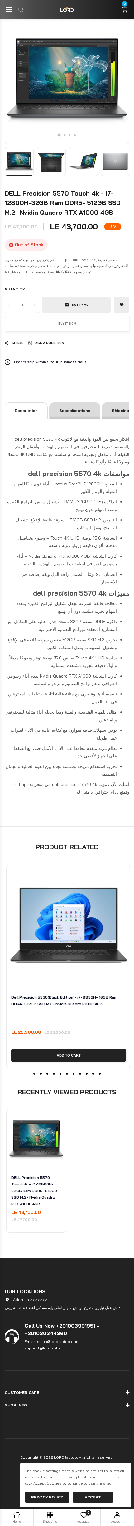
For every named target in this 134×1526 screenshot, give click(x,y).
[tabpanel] (67, 81)
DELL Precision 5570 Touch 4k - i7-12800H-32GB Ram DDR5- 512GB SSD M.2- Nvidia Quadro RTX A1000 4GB (34, 1190)
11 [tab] (100, 1074)
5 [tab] (60, 1074)
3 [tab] (69, 135)
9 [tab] (87, 1074)
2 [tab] (64, 135)
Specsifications (74, 410)
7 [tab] (73, 1074)
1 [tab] (59, 135)
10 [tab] (93, 1074)
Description (26, 410)
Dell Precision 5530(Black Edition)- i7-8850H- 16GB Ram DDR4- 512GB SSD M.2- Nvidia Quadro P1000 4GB (64, 1000)
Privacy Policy (47, 1497)
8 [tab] (80, 1074)
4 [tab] (75, 135)
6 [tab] (67, 1074)
